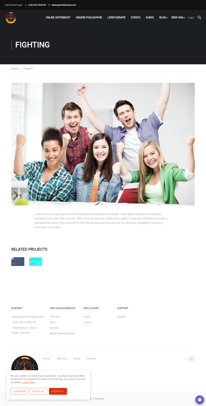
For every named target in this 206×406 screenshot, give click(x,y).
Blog (162, 17)
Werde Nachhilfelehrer (62, 333)
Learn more (29, 382)
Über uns (55, 316)
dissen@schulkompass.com (64, 5)
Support (121, 316)
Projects (28, 68)
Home (14, 68)
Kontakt (54, 327)
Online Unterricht (58, 17)
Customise (19, 391)
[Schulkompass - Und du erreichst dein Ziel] (11, 18)
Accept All (58, 391)
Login (191, 17)
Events (135, 17)
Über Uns (177, 17)
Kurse (150, 17)
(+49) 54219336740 (37, 5)
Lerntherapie (117, 17)
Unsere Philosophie (89, 17)
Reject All (38, 391)
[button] (199, 399)
